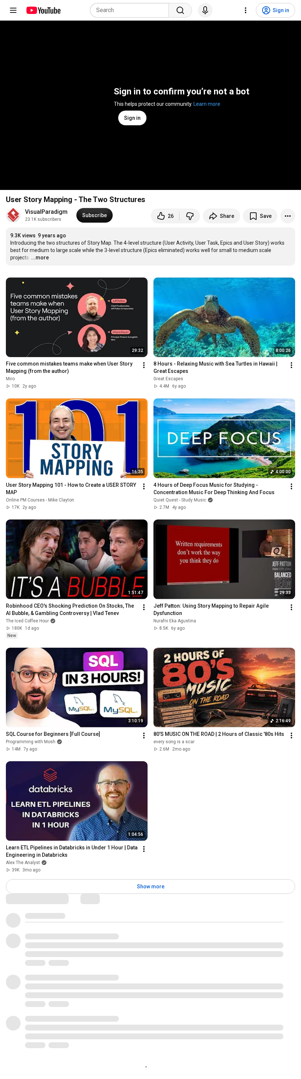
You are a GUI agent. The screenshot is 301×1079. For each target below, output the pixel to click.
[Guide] (13, 10)
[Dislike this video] (189, 216)
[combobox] (131, 10)
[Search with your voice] (205, 10)
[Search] (180, 10)
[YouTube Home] (43, 10)
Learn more (206, 104)
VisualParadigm (46, 211)
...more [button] (40, 257)
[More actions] (287, 216)
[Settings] (245, 10)
